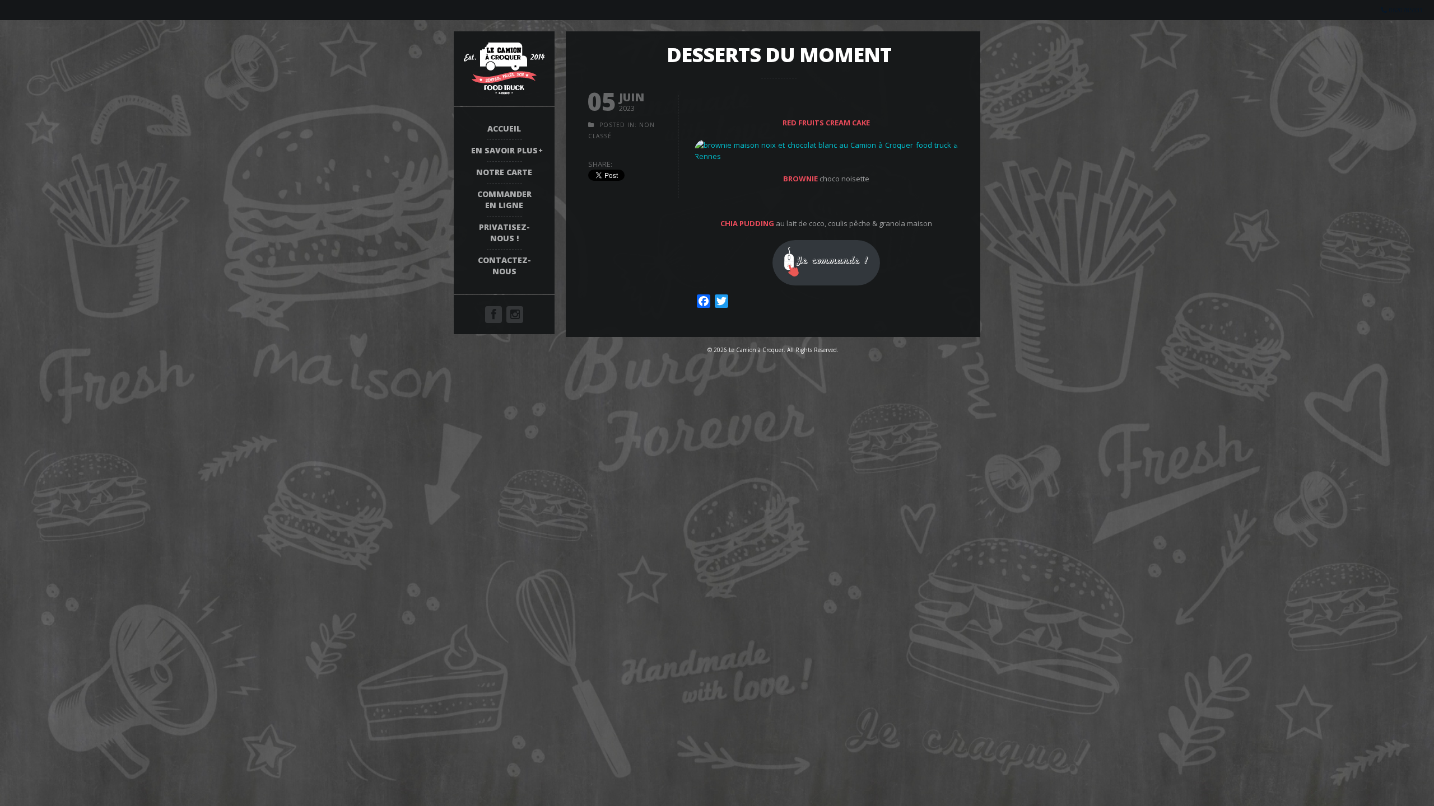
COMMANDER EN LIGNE (504, 199)
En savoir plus (504, 150)
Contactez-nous (504, 266)
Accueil (504, 128)
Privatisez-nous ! (504, 232)
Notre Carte (504, 172)
